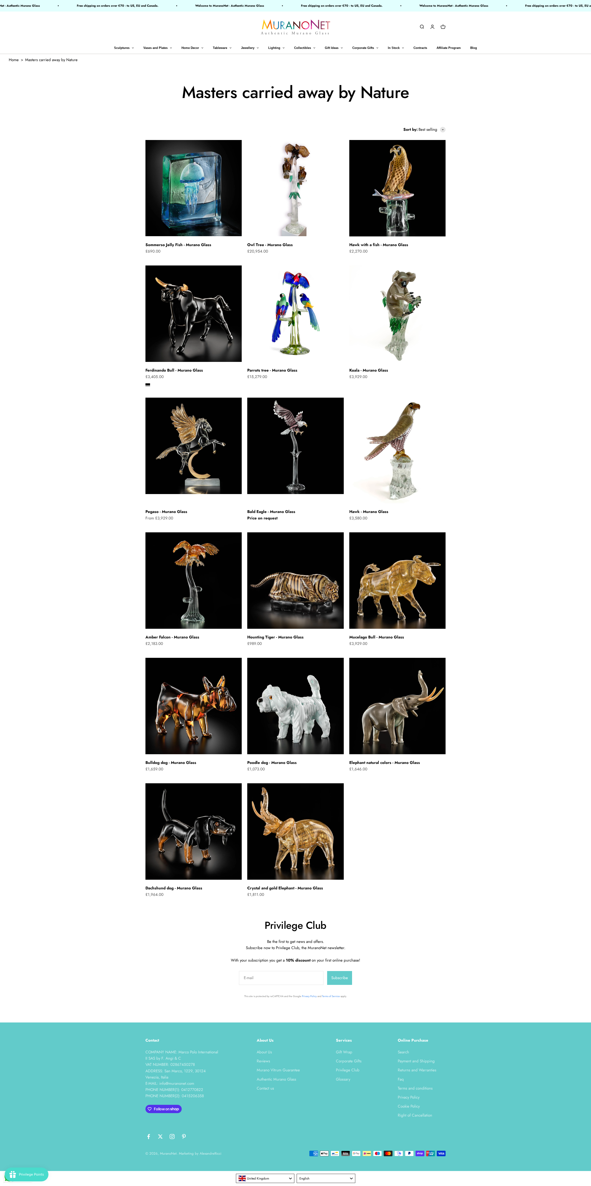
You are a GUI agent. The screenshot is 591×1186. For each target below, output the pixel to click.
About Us (264, 1052)
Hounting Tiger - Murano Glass (275, 637)
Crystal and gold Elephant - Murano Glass (285, 888)
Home (14, 60)
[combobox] (265, 1178)
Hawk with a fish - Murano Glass (378, 244)
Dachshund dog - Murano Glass (173, 888)
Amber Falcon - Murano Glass (172, 637)
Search (403, 1052)
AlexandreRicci (210, 1153)
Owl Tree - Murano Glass (270, 244)
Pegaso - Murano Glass (166, 511)
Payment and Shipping (416, 1061)
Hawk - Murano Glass (368, 511)
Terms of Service (331, 996)
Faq (401, 1079)
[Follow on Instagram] (172, 1136)
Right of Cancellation (415, 1115)
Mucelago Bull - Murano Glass (376, 637)
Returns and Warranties (417, 1070)
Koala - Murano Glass (368, 370)
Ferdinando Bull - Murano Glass (174, 370)
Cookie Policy (409, 1106)
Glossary (343, 1079)
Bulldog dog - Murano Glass (170, 762)
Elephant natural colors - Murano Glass (384, 762)
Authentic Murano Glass (276, 1079)
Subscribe (339, 977)
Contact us (265, 1088)
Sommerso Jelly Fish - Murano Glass (178, 244)
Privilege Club (347, 1070)
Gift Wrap (344, 1052)
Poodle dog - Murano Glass (272, 762)
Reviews (263, 1061)
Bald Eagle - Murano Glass (271, 511)
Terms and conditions (415, 1088)
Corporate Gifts (349, 1061)
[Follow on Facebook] (148, 1136)
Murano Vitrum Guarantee (278, 1070)
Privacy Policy (309, 996)
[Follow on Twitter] (160, 1136)
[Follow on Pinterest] (184, 1136)
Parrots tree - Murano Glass (272, 370)
